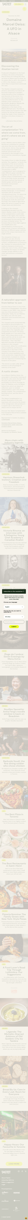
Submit (14, 627)
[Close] (23, 592)
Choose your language (10, 602)
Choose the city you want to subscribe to (12, 611)
